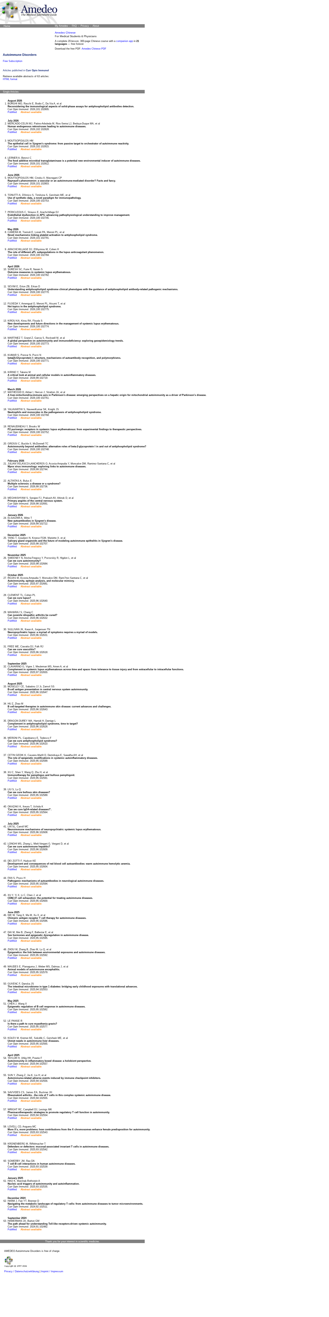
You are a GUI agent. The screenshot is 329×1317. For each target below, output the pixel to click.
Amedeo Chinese (65, 32)
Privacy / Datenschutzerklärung (21, 1271)
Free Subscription (12, 61)
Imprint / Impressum (52, 1271)
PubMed (12, 112)
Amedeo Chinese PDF (94, 48)
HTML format (10, 79)
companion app (124, 41)
